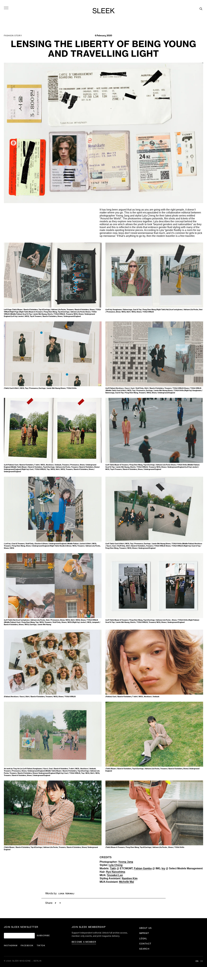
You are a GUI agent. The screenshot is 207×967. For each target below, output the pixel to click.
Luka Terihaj (66, 894)
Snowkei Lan (115, 875)
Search (144, 949)
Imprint (144, 933)
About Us (145, 928)
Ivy (163, 868)
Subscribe (43, 936)
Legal (143, 939)
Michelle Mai (126, 881)
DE (201, 961)
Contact (145, 944)
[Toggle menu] (6, 7)
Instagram (10, 946)
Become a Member (84, 942)
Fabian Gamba (143, 868)
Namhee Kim (129, 878)
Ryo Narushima (115, 871)
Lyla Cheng (116, 865)
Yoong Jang (125, 861)
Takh (113, 868)
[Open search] (201, 8)
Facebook (27, 946)
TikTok (41, 946)
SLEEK (103, 11)
